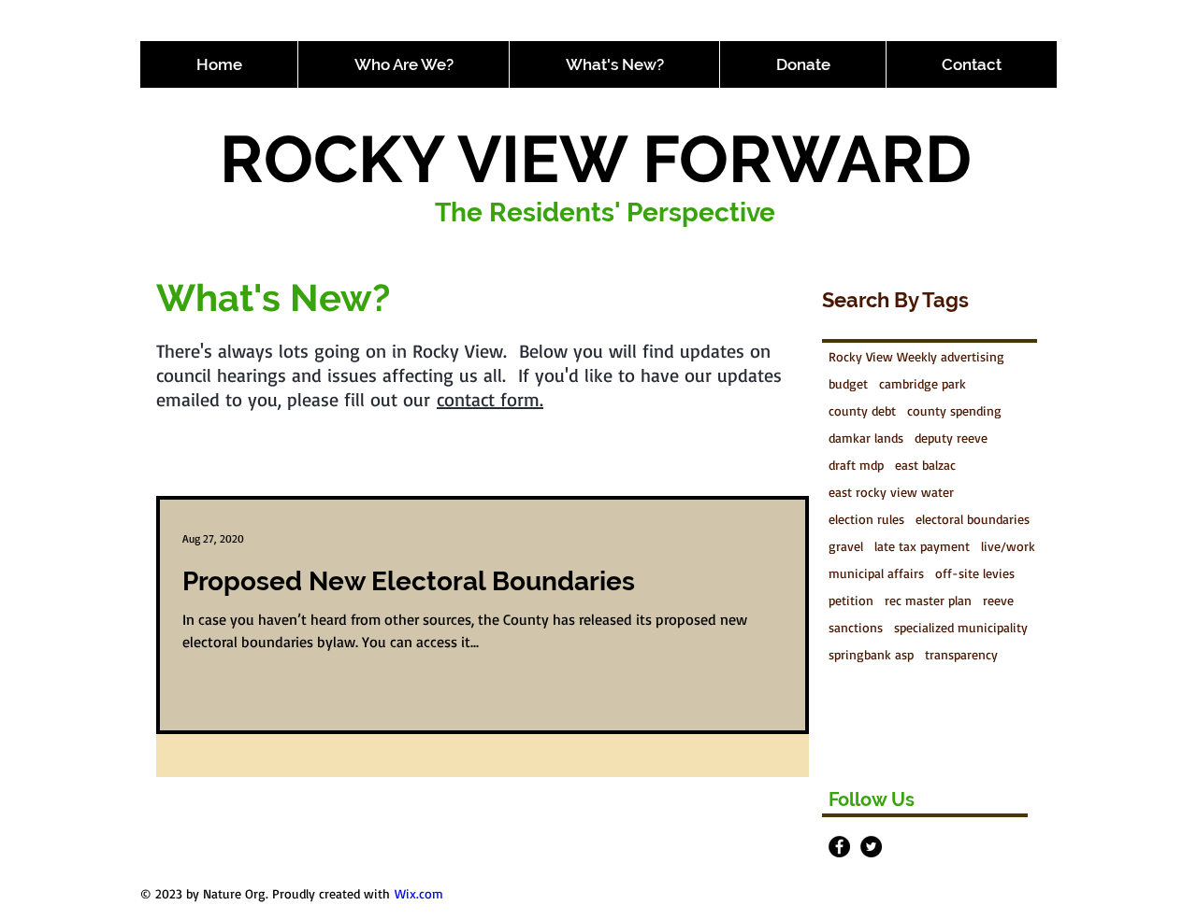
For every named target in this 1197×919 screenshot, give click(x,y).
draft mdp (856, 465)
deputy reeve (951, 437)
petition (851, 600)
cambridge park (922, 383)
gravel (846, 546)
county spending (954, 410)
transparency (961, 654)
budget (848, 383)
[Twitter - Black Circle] (871, 846)
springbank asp (871, 654)
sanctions (856, 627)
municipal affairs (876, 573)
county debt (862, 410)
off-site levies (975, 573)
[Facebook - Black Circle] (839, 846)
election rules (866, 519)
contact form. (490, 399)
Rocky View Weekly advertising (916, 356)
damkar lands (866, 437)
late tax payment (922, 546)
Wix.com (419, 893)
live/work (1008, 546)
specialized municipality (961, 627)
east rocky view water (891, 492)
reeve (998, 600)
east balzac (925, 465)
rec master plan (928, 600)
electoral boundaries (973, 519)
